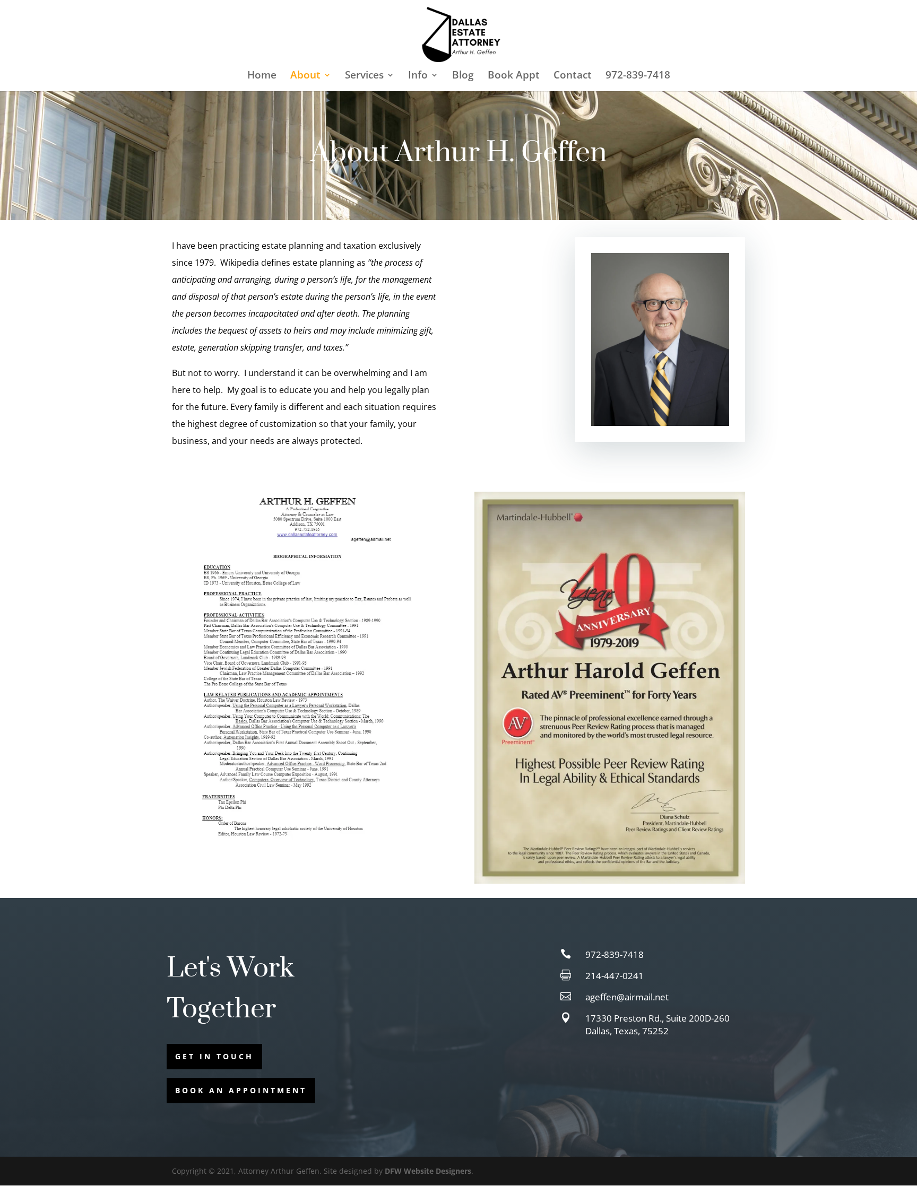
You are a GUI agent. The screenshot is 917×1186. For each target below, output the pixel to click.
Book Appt (514, 76)
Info (418, 76)
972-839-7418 (637, 76)
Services (364, 76)
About (305, 76)
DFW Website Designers (428, 1171)
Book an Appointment (241, 1090)
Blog (463, 76)
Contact (572, 76)
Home (261, 76)
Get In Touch (214, 1056)
